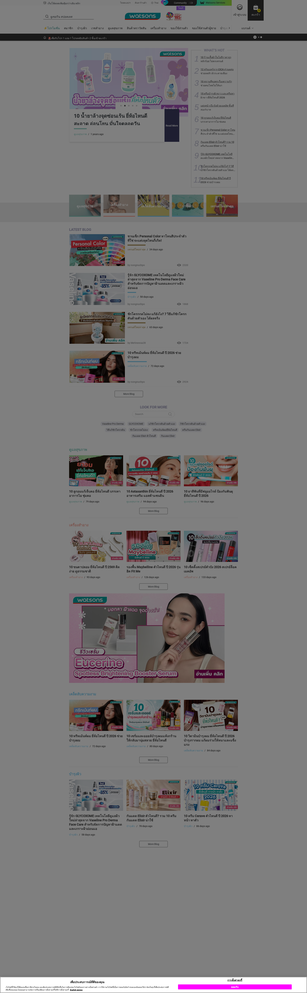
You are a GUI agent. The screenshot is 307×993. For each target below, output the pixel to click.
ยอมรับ (235, 986)
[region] (153, 985)
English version (76, 990)
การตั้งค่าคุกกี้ (234, 980)
